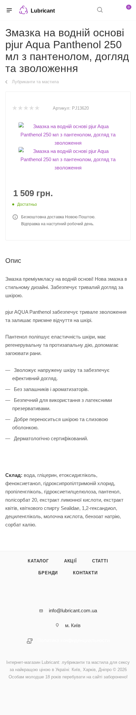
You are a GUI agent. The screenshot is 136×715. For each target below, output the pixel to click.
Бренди (48, 572)
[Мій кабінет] (112, 10)
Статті (100, 560)
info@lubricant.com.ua (73, 610)
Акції (70, 560)
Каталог (38, 560)
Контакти (85, 572)
